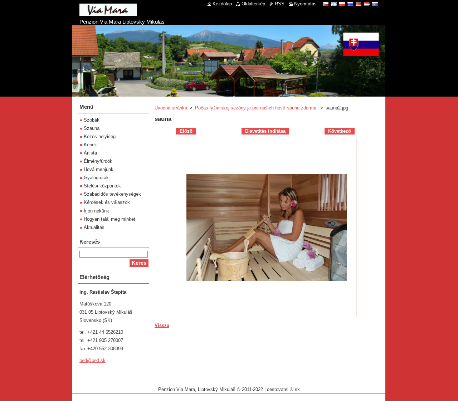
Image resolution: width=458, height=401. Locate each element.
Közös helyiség (100, 136)
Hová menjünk (98, 169)
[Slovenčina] (375, 4)
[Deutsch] (358, 4)
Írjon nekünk (96, 211)
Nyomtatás (305, 3)
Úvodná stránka (171, 108)
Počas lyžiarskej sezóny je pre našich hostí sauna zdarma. (256, 108)
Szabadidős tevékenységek (112, 194)
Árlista (90, 153)
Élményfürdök (98, 161)
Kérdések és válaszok (107, 202)
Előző (186, 131)
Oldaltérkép (253, 3)
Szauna (91, 128)
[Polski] (342, 4)
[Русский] (350, 4)
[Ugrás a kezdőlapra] (108, 13)
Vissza (162, 325)
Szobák (91, 120)
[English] (334, 4)
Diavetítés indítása (265, 131)
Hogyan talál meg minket (109, 219)
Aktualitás (94, 227)
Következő (339, 131)
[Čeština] (325, 4)
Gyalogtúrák (96, 177)
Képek (90, 144)
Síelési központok (102, 186)
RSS (279, 3)
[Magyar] (367, 4)
